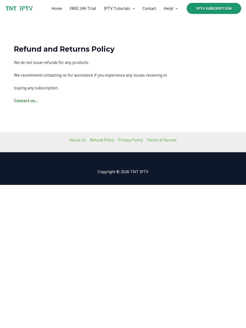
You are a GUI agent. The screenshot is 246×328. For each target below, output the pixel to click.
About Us (77, 140)
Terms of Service (162, 140)
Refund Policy (102, 140)
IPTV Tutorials (117, 8)
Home (56, 8)
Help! (168, 8)
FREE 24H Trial (83, 8)
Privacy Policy (130, 140)
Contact (149, 8)
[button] (132, 8)
